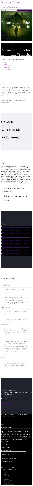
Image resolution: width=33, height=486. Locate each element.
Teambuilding (8, 480)
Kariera (6, 479)
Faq (5, 477)
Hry (5, 474)
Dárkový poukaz (9, 484)
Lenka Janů (4, 354)
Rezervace (7, 482)
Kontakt (6, 475)
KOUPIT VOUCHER (6, 404)
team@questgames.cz (7, 461)
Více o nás (4, 444)
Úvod (5, 472)
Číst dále (7, 200)
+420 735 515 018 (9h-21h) (9, 458)
